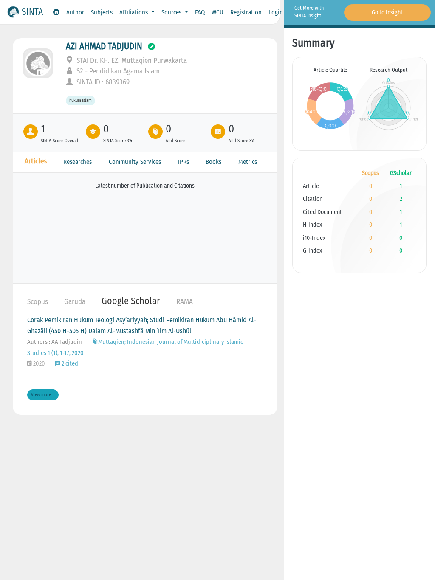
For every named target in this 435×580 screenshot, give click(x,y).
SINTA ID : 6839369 (102, 82)
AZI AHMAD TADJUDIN (104, 46)
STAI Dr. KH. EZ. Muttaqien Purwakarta (131, 60)
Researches (77, 162)
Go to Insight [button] (387, 12)
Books (213, 162)
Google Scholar (131, 301)
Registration (246, 12)
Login (275, 12)
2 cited (69, 363)
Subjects (102, 12)
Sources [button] (172, 12)
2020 (38, 363)
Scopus (37, 301)
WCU (217, 12)
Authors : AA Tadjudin (54, 342)
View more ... (43, 394)
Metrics (247, 162)
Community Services (135, 162)
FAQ (200, 12)
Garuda (74, 301)
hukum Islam (80, 101)
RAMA (184, 301)
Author (75, 12)
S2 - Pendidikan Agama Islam (117, 71)
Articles (36, 161)
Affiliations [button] (134, 12)
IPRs (183, 162)
